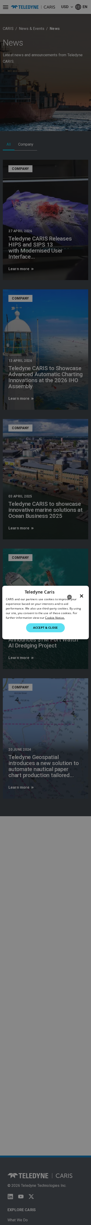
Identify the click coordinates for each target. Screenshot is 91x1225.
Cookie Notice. (55, 617)
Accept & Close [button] (45, 628)
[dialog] (45, 612)
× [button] (82, 596)
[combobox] (69, 597)
